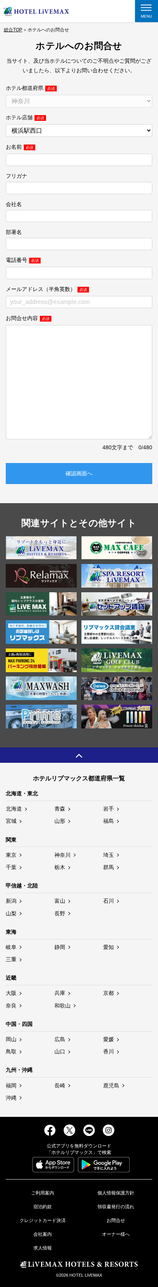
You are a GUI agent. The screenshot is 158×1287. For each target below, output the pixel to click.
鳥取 (11, 1051)
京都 (108, 993)
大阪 (11, 993)
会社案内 (42, 1234)
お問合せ (116, 1220)
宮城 (11, 821)
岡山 (11, 1039)
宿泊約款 (42, 1206)
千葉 (11, 867)
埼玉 (108, 855)
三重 (11, 959)
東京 (11, 855)
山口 (59, 1051)
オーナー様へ (116, 1234)
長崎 (59, 1085)
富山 (59, 901)
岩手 (108, 809)
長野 (59, 913)
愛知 (108, 947)
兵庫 (59, 993)
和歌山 (62, 1006)
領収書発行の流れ (115, 1206)
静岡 (59, 947)
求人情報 (42, 1248)
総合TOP (13, 29)
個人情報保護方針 (115, 1193)
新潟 (11, 901)
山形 (59, 821)
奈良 (11, 1006)
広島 (59, 1039)
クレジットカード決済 (43, 1220)
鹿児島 (111, 1085)
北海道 (14, 809)
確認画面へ (79, 473)
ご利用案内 (42, 1193)
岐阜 (11, 947)
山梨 (11, 913)
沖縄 (11, 1098)
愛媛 (108, 1039)
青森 (59, 809)
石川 (108, 901)
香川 (108, 1051)
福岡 (11, 1085)
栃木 (59, 867)
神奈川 (62, 855)
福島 (108, 821)
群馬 (108, 867)
